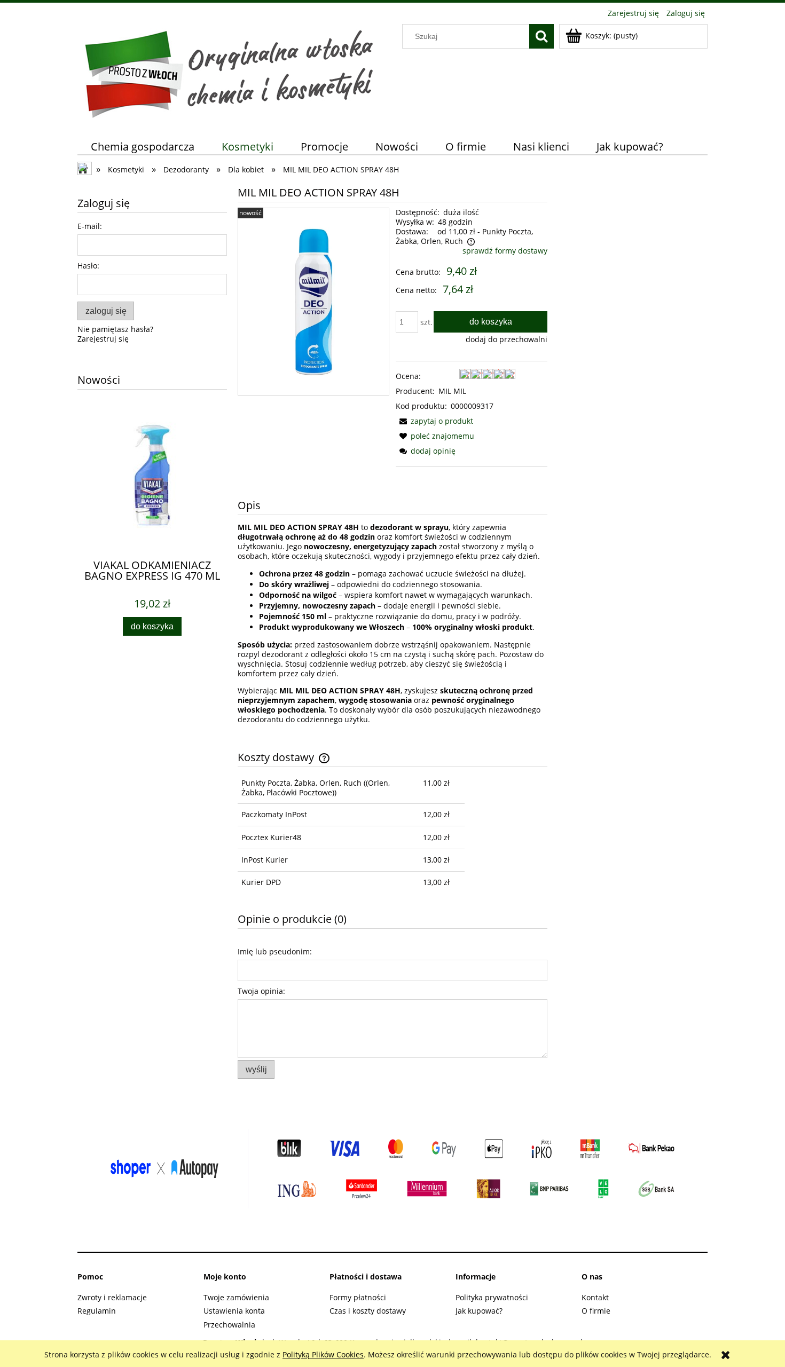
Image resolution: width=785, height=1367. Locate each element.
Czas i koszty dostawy (367, 1311)
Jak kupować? (479, 1311)
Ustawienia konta (234, 1311)
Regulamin (96, 1311)
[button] (434, 421)
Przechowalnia (229, 1324)
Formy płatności (357, 1297)
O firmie (596, 1311)
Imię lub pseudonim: (275, 951)
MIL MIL (452, 391)
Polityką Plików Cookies (323, 1354)
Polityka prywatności (492, 1297)
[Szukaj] (541, 36)
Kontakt (595, 1297)
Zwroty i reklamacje (112, 1297)
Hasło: (88, 265)
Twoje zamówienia (236, 1297)
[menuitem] (142, 146)
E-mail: (89, 226)
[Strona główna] (228, 71)
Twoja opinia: (261, 991)
